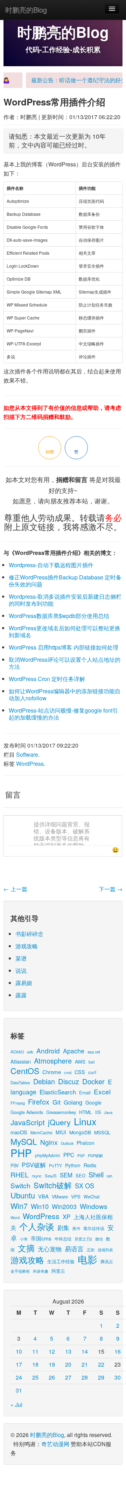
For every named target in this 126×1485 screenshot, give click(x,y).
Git (56, 1102)
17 (19, 1364)
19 (52, 1364)
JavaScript (27, 1122)
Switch (20, 1185)
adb (30, 1051)
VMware (60, 1196)
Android (48, 1050)
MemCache (41, 1132)
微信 (99, 1239)
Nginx (49, 1142)
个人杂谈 (36, 1226)
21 (85, 1364)
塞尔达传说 (93, 1228)
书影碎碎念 (29, 934)
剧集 (63, 1227)
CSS (80, 1071)
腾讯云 (106, 1261)
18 (35, 1364)
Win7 (19, 1205)
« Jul (16, 1405)
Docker (93, 1081)
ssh (109, 1175)
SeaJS (51, 1175)
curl (92, 1071)
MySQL (23, 1141)
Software (27, 754)
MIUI (61, 1132)
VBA (43, 1196)
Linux (85, 1121)
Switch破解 (53, 1185)
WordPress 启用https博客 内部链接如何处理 (63, 647)
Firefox (38, 1101)
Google (93, 1102)
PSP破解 (95, 1155)
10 (19, 1351)
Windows (93, 1206)
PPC (68, 1155)
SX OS (84, 1185)
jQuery (59, 1121)
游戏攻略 (26, 946)
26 (52, 1377)
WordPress (30, 763)
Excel (102, 1091)
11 (35, 1351)
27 (68, 1377)
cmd (67, 1072)
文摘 (26, 1248)
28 (85, 1377)
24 (19, 1377)
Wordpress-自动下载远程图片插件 (51, 565)
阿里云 (58, 1270)
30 (117, 1377)
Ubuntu (22, 1195)
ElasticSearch (58, 1091)
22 (101, 1364)
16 (117, 1351)
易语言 (74, 1248)
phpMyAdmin (47, 1155)
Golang (73, 1102)
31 (19, 1390)
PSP (81, 1155)
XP (66, 1216)
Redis (90, 1165)
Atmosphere (53, 1061)
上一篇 (15, 889)
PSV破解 (34, 1164)
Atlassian (20, 1061)
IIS (98, 1112)
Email (85, 1092)
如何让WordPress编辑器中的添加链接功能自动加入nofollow (64, 694)
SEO (80, 1175)
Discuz (68, 1081)
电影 (87, 1259)
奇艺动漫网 (55, 1444)
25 (35, 1377)
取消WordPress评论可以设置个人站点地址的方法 (64, 663)
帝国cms (41, 1238)
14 (85, 1351)
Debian (44, 1081)
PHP (21, 1152)
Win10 (40, 1206)
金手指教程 (20, 1271)
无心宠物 (50, 1249)
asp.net (94, 1051)
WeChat (92, 1196)
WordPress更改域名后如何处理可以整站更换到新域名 (64, 631)
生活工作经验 (61, 1261)
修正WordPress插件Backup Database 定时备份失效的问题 (65, 580)
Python (72, 1165)
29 (101, 1377)
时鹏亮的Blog (26, 10)
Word (15, 1217)
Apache (73, 1050)
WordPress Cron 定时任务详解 (47, 679)
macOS (18, 1132)
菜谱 (21, 958)
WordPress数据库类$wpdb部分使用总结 (59, 616)
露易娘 (23, 983)
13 (68, 1351)
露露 (21, 995)
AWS (80, 1061)
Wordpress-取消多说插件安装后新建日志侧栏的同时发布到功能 (65, 599)
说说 (21, 971)
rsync (37, 1175)
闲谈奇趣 (40, 1271)
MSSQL (102, 1132)
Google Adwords (26, 1112)
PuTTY (55, 1165)
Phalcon (85, 1142)
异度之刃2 (83, 1239)
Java (108, 1112)
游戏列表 (105, 1249)
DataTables (20, 1082)
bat (91, 1062)
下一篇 (110, 889)
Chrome (51, 1071)
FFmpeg (17, 1103)
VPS (75, 1196)
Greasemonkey (61, 1112)
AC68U (17, 1051)
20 (68, 1364)
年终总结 (63, 1239)
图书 (76, 1228)
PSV (14, 1165)
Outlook (67, 1143)
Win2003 (64, 1206)
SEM (66, 1175)
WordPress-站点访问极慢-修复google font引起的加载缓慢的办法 (63, 713)
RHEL (19, 1174)
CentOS (24, 1071)
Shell (96, 1174)
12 (52, 1351)
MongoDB (80, 1132)
